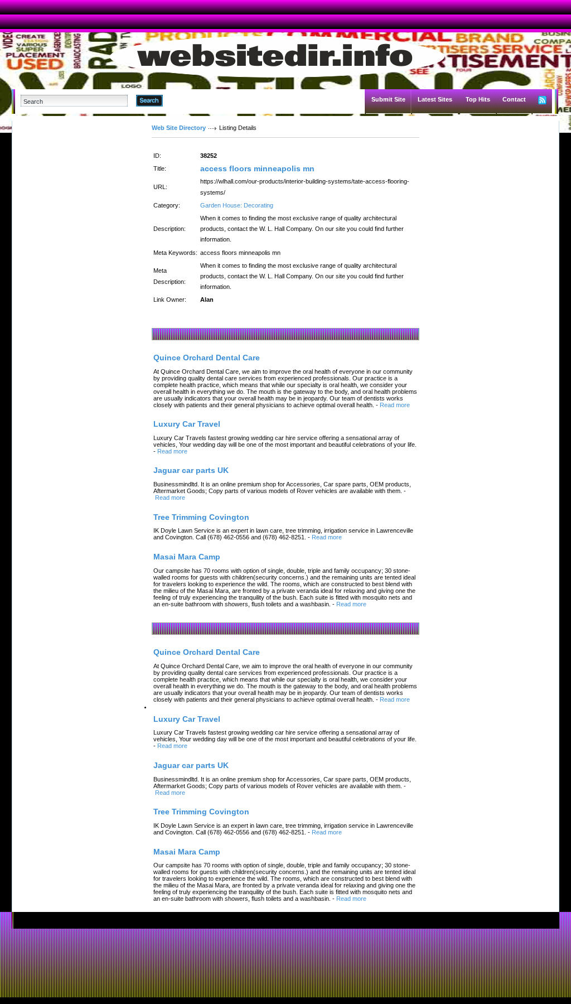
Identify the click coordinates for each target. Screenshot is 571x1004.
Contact (514, 99)
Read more (395, 405)
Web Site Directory (179, 127)
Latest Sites (435, 99)
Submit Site (388, 99)
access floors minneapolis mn (257, 168)
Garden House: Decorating (236, 205)
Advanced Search (191, 100)
